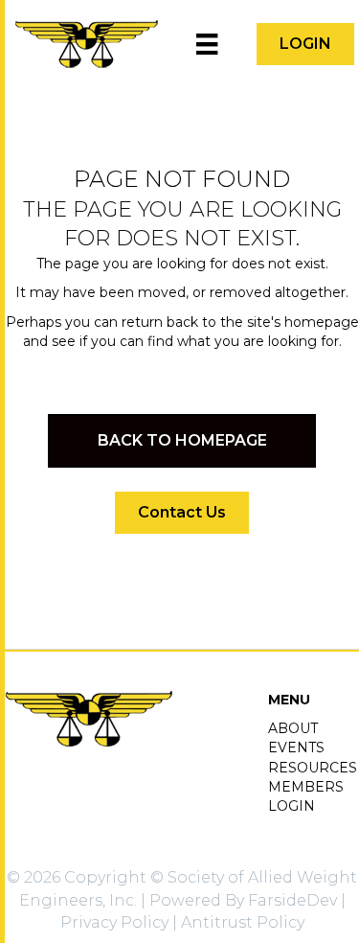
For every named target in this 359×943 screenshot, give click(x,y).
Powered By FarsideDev (243, 900)
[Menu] (207, 44)
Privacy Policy (114, 922)
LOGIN (291, 806)
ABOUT (293, 728)
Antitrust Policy (242, 922)
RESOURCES (312, 767)
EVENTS (296, 747)
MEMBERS (306, 786)
